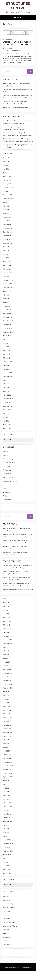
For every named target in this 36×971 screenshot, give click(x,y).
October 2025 (7, 195)
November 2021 (8, 369)
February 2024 (7, 269)
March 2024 (7, 265)
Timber (5, 496)
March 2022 (7, 354)
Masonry (6, 485)
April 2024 (6, 261)
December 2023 (8, 276)
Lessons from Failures (10, 481)
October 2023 (7, 284)
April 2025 (6, 217)
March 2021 (7, 395)
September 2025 (8, 198)
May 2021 (6, 387)
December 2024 (8, 232)
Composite (6, 455)
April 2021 (6, 391)
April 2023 (6, 306)
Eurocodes (8, 39)
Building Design (8, 145)
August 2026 (7, 158)
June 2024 (6, 254)
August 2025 (7, 202)
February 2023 (7, 313)
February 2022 (7, 358)
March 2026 (7, 176)
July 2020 (6, 413)
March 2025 (7, 221)
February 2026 (7, 180)
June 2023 (6, 299)
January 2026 (7, 184)
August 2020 (7, 410)
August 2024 (7, 247)
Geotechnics (7, 474)
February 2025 (7, 224)
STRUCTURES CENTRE (24, 967)
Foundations (7, 470)
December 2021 (8, 365)
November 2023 (8, 280)
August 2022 (7, 336)
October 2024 (7, 239)
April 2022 (6, 350)
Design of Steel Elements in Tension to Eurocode (17, 43)
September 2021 (8, 376)
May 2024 (6, 258)
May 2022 (6, 347)
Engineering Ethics (9, 462)
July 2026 (6, 161)
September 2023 (8, 287)
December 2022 (8, 321)
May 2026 (6, 169)
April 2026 (6, 173)
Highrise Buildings (9, 477)
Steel (4, 488)
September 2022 (8, 332)
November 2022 (8, 324)
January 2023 (7, 317)
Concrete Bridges (8, 459)
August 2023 (7, 291)
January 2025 (7, 228)
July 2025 (6, 206)
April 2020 (6, 424)
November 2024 (8, 236)
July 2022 (6, 339)
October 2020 (7, 402)
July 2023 (6, 295)
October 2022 (7, 328)
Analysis (5, 451)
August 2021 (7, 380)
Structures (6, 492)
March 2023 (7, 310)
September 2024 (8, 243)
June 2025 (6, 210)
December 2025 (8, 187)
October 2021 (7, 373)
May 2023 (6, 302)
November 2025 (8, 191)
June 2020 (6, 417)
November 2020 (8, 399)
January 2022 (7, 361)
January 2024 (7, 273)
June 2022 (6, 343)
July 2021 (6, 384)
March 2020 (7, 428)
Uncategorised (7, 499)
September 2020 (8, 406)
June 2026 (6, 165)
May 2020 (6, 421)
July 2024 (6, 250)
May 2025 (6, 213)
